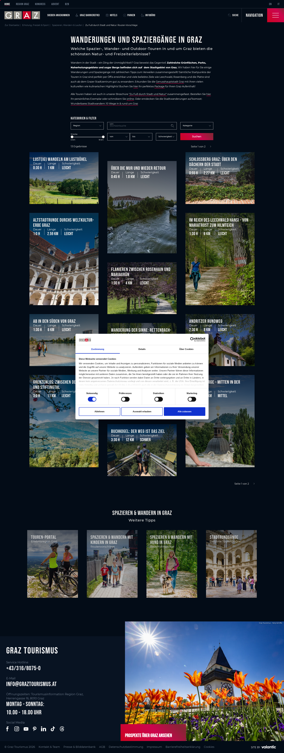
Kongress (40, 4)
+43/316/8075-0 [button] (23, 668)
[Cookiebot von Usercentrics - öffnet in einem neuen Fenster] (192, 339)
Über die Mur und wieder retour (138, 168)
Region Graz (22, 4)
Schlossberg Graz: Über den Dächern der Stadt (213, 162)
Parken (131, 15)
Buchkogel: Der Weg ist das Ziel (138, 431)
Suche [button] (235, 15)
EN (270, 4)
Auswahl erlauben (142, 411)
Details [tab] (142, 349)
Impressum (154, 747)
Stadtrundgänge (224, 537)
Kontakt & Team (49, 747)
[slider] (72, 137)
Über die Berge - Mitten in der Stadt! (214, 384)
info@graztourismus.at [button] (31, 684)
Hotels (113, 15)
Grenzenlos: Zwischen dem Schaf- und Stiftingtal (62, 384)
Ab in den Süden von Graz (54, 321)
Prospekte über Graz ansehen (148, 735)
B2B (67, 4)
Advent (55, 4)
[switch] (125, 399)
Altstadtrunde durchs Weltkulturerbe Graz (63, 222)
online (130, 98)
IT (279, 4)
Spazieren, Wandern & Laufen (67, 25)
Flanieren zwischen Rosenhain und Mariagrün (141, 272)
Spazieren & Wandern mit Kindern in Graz (112, 539)
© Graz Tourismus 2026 (19, 747)
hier (135, 86)
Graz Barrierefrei (90, 15)
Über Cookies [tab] (186, 349)
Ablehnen (99, 411)
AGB (102, 747)
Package (159, 86)
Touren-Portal (43, 537)
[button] (8, 729)
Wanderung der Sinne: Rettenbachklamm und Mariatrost (141, 332)
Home (7, 4)
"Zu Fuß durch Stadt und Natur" (148, 94)
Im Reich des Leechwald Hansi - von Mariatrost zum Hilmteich (218, 222)
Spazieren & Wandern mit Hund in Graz (171, 539)
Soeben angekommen (58, 15)
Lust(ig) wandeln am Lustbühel (60, 159)
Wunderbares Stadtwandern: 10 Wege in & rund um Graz (104, 103)
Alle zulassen (184, 411)
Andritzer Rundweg (206, 321)
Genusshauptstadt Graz (170, 81)
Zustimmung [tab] (97, 349)
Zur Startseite (12, 25)
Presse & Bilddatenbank (79, 747)
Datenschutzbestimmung (126, 747)
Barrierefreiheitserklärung (183, 747)
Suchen (196, 136)
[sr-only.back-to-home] (24, 15)
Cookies (209, 747)
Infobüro (150, 15)
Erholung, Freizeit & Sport (35, 25)
